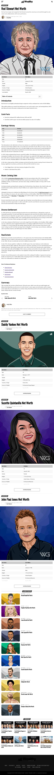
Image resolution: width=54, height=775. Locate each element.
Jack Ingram (7, 274)
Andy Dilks (9, 17)
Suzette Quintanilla (9, 269)
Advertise (18, 765)
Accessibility (12, 765)
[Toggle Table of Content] (38, 96)
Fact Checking (18, 767)
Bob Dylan (14, 195)
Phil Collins (21, 195)
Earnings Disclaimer (31, 765)
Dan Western (9, 329)
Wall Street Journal (44, 192)
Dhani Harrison (8, 267)
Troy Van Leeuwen (9, 276)
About (6, 765)
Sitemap (28, 767)
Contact (23, 765)
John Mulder (9, 407)
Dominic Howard (9, 272)
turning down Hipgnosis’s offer (15, 178)
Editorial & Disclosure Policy (43, 765)
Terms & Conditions (36, 767)
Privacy (23, 767)
